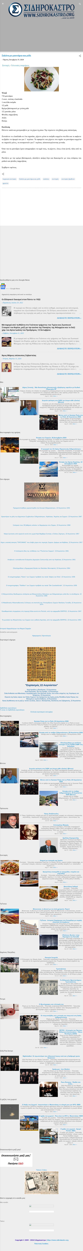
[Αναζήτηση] (80, 4)
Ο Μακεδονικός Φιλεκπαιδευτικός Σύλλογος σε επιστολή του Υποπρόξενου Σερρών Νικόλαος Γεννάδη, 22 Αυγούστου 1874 (41, 603)
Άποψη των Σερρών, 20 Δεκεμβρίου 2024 (51, 438)
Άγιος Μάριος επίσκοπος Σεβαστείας (19, 355)
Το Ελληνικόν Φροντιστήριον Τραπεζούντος (70, 981)
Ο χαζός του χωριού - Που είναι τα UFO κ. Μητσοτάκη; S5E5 (61, 1116)
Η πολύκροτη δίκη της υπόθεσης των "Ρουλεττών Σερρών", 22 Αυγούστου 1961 (41, 551)
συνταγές (55, 179)
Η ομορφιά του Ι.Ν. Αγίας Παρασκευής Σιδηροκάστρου (61, 449)
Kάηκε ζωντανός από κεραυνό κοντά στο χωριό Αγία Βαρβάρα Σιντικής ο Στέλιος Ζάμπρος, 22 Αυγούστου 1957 (41, 534)
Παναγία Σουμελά (51, 957)
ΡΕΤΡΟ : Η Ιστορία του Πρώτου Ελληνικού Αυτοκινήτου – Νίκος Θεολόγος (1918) (70, 1032)
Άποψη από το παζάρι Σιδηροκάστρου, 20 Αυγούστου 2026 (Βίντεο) (70, 792)
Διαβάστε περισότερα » (69, 318)
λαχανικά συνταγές (9, 179)
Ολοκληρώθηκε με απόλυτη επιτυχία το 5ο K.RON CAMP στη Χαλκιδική (71, 744)
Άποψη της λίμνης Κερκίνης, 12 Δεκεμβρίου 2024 (70, 463)
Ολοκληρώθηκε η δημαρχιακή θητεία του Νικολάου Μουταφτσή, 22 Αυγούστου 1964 (41, 568)
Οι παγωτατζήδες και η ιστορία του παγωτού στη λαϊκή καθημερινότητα (61, 1016)
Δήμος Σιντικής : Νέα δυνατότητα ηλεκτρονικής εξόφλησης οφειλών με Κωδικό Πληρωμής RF (51, 388)
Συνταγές (5, 65)
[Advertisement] (41, 36)
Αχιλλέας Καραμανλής (71, 838)
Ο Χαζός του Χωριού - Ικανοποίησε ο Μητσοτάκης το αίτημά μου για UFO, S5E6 (51, 1105)
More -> (55, 396)
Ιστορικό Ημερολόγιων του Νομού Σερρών (15, 629)
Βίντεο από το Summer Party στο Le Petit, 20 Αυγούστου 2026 (71, 416)
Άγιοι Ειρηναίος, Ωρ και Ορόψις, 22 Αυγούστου (41, 691)
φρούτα (5, 183)
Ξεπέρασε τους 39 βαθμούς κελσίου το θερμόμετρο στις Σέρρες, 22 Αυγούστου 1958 (41, 525)
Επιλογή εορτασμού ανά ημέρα (42, 712)
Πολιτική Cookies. (41, 1244)
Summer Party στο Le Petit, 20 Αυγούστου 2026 (51, 721)
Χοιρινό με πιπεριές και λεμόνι (51, 860)
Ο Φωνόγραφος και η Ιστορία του (51, 1004)
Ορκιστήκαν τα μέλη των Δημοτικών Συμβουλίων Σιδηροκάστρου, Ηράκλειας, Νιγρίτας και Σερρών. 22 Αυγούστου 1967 (41, 516)
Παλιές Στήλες (41, 1170)
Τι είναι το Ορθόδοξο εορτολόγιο (12, 710)
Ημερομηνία (36, 636)
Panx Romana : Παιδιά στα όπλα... (70, 1083)
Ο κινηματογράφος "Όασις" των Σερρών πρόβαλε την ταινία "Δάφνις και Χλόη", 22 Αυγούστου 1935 (41, 577)
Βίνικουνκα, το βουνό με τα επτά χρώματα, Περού (51, 909)
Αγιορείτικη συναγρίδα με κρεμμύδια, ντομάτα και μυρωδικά (61, 872)
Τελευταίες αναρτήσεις (20, 65)
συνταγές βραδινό (68, 179)
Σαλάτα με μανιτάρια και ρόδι (29, 179)
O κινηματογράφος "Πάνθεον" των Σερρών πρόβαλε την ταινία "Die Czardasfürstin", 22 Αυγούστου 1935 (41, 585)
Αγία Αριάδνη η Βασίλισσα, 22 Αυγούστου (41, 690)
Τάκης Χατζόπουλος (51, 814)
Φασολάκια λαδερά (71, 886)
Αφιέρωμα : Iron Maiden (61, 1069)
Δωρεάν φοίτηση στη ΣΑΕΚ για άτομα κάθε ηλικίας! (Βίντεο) (61, 401)
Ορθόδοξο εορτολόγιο (8, 708)
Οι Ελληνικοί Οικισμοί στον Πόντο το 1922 (21, 299)
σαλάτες (46, 179)
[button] (80, 56)
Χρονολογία (46, 636)
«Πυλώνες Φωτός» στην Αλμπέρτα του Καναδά (70, 936)
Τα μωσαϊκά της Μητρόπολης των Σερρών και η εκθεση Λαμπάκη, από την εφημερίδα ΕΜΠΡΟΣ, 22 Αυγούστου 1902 (41, 620)
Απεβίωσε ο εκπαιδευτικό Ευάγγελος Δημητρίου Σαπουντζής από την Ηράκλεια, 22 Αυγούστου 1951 (42, 559)
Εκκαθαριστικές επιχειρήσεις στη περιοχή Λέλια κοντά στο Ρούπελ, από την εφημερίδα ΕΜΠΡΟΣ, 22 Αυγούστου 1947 (41, 611)
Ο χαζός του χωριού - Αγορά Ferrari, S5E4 (71, 1130)
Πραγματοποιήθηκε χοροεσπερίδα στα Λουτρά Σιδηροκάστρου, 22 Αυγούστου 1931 (41, 508)
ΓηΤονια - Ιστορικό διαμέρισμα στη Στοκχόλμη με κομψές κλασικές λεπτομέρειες (61, 921)
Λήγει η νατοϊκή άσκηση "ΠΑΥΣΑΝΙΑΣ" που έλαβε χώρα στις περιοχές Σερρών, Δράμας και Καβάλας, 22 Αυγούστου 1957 (41, 542)
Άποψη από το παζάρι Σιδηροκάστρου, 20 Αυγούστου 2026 (61, 732)
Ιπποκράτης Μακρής (61, 825)
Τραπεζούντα (61, 969)
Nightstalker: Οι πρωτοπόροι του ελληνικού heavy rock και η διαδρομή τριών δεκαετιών (51, 1057)
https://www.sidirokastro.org (57, 1240)
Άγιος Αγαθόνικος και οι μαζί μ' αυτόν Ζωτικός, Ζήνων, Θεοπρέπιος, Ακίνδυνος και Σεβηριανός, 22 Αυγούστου (41, 701)
